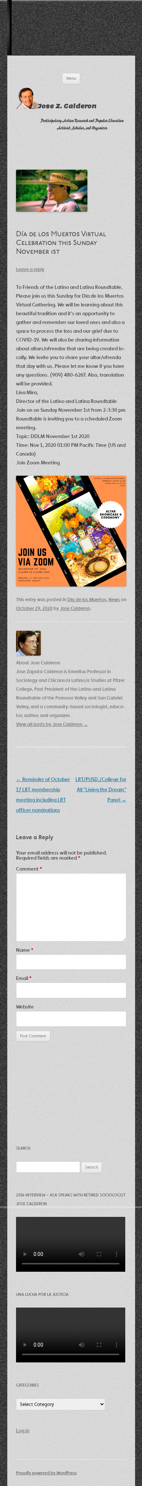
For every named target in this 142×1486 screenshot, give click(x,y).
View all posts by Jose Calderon (52, 724)
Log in (22, 1430)
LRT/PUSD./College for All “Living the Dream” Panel (100, 789)
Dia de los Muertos (86, 599)
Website (25, 1006)
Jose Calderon (75, 608)
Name (24, 950)
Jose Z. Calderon (67, 106)
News (114, 599)
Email (24, 978)
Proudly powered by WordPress (46, 1472)
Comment (29, 868)
